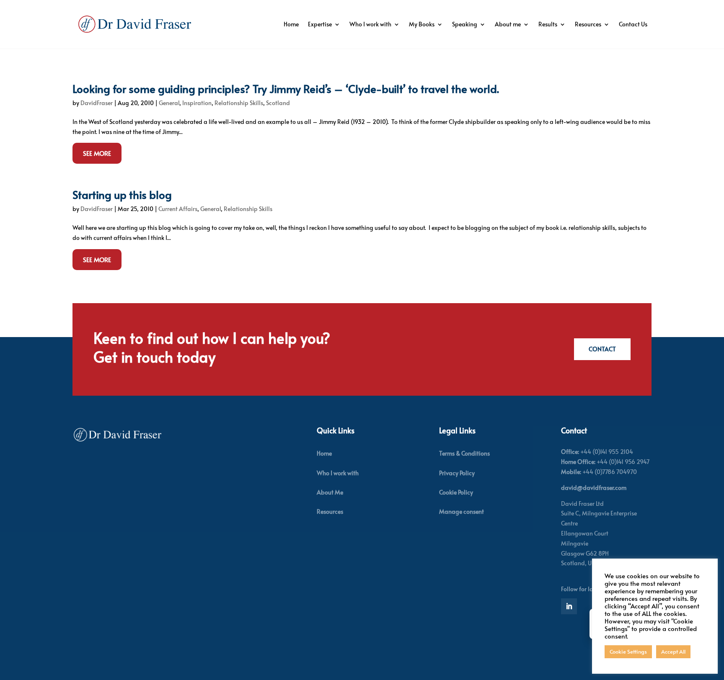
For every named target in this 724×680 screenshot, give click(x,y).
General (169, 103)
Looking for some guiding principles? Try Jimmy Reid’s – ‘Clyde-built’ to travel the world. (285, 88)
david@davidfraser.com (593, 488)
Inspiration (197, 103)
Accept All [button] (673, 651)
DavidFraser (96, 103)
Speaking (464, 24)
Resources (588, 24)
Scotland (278, 103)
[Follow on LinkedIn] (569, 606)
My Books (421, 24)
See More (97, 153)
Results (547, 24)
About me (508, 24)
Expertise (320, 24)
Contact (602, 349)
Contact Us (633, 24)
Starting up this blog (122, 194)
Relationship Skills (239, 103)
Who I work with (370, 24)
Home (291, 24)
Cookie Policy (456, 492)
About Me (330, 492)
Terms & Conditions (464, 453)
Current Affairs (177, 209)
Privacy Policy (457, 473)
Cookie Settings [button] (628, 651)
